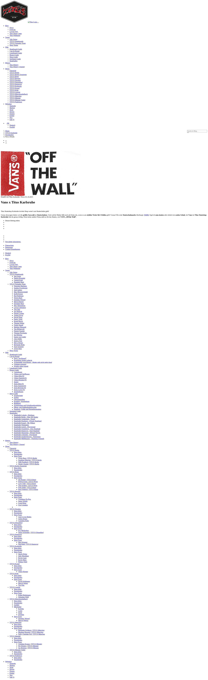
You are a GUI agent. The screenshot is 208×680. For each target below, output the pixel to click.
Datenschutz (9, 245)
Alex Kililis (18, 339)
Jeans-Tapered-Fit (20, 386)
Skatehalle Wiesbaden (21, 425)
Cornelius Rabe (23, 521)
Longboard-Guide (16, 53)
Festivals (12, 30)
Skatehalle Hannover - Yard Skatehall (26, 431)
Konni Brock (18, 321)
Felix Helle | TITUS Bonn (27, 487)
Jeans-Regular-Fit (20, 388)
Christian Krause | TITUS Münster (30, 644)
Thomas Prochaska (20, 333)
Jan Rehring (18, 335)
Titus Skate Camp (16, 33)
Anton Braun (22, 519)
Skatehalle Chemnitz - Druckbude (25, 435)
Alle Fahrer (13, 39)
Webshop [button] (8, 104)
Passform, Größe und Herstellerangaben (27, 409)
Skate (11, 110)
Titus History (14, 65)
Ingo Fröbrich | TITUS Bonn (28, 489)
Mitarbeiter (17, 607)
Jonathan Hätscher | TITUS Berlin (30, 460)
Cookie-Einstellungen (12, 249)
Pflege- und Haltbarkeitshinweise (25, 407)
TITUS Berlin (14, 73)
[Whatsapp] (6, 228)
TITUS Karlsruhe (16, 86)
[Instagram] (5, 236)
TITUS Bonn (14, 76)
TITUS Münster (15, 98)
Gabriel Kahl (18, 280)
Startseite (13, 106)
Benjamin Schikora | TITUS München (31, 630)
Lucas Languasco (20, 307)
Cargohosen (18, 372)
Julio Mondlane (23, 556)
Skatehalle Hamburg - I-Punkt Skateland (27, 421)
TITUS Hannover (16, 84)
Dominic (21, 615)
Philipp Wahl (22, 562)
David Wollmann (24, 581)
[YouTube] (5, 240)
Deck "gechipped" (20, 358)
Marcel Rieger (19, 302)
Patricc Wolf (18, 319)
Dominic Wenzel (19, 300)
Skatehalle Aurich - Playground (24, 427)
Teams (7, 270)
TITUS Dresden (15, 80)
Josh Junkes (18, 290)
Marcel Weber (23, 583)
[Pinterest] (6, 224)
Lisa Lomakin (23, 505)
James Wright (22, 501)
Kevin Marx (22, 560)
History (7, 440)
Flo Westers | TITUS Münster (28, 646)
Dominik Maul (19, 282)
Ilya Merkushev (23, 530)
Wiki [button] (6, 47)
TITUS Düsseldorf (16, 82)
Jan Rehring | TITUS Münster (28, 648)
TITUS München (15, 96)
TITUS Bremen (15, 78)
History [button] (7, 63)
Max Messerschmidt (21, 292)
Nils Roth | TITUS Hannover (28, 544)
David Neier (18, 317)
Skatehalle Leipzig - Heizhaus (24, 415)
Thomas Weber (19, 323)
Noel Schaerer (19, 347)
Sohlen (16, 397)
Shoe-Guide (14, 57)
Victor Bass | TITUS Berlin (27, 458)
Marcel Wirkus (23, 620)
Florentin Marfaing (20, 286)
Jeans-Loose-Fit (19, 390)
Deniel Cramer (19, 313)
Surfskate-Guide (15, 59)
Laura (20, 611)
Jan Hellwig (18, 311)
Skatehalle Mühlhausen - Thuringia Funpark (29, 439)
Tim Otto (17, 309)
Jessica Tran (18, 341)
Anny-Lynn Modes (24, 517)
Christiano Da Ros (24, 499)
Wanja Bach (18, 298)
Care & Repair (15, 51)
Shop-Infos (17, 452)
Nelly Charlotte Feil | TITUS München (31, 634)
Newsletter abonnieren (13, 242)
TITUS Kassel (15, 88)
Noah (20, 613)
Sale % (12, 120)
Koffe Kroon (18, 294)
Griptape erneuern (20, 364)
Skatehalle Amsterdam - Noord (24, 419)
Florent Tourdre (19, 331)
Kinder (12, 116)
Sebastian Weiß (23, 597)
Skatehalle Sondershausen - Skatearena (27, 437)
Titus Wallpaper (15, 35)
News (12, 28)
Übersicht (13, 71)
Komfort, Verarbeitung (21, 401)
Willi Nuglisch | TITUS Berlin (28, 462)
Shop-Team (18, 456)
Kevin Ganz (22, 558)
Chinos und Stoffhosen (22, 374)
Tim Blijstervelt (19, 329)
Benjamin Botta (19, 345)
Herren (12, 112)
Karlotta (21, 609)
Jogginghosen (18, 392)
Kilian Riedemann (24, 595)
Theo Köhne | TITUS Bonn (27, 485)
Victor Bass (18, 349)
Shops (7, 446)
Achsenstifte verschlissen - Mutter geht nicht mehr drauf (33, 362)
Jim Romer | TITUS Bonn (27, 480)
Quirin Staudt (18, 325)
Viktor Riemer (23, 572)
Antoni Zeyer (18, 315)
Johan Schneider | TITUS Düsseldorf (31, 532)
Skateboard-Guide (16, 49)
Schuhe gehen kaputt (21, 366)
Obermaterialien (19, 399)
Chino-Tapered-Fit (20, 378)
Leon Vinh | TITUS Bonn (27, 484)
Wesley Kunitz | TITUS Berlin (28, 464)
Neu (11, 118)
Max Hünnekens (19, 306)
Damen (12, 114)
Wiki (6, 352)
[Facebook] (6, 223)
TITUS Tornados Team (18, 43)
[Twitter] (6, 226)
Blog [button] (7, 26)
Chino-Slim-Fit (19, 376)
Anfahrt (16, 605)
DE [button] (7, 123)
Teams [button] (7, 37)
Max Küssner (22, 542)
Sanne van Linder (20, 337)
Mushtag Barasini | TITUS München (30, 632)
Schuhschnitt (18, 396)
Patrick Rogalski (19, 278)
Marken (12, 108)
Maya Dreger (18, 343)
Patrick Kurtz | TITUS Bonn (28, 482)
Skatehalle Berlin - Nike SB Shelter (26, 417)
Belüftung (17, 403)
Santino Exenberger (20, 288)
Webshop (8, 662)
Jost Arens (17, 276)
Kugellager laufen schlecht (23, 360)
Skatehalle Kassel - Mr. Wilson (24, 423)
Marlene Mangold (20, 327)
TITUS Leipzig (15, 92)
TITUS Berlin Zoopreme (18, 75)
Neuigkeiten (18, 454)
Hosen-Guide (14, 55)
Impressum (9, 247)
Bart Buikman (19, 296)
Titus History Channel (17, 67)
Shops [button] (7, 69)
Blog (7, 259)
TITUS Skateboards (16, 41)
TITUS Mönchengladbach (19, 94)
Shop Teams (14, 45)
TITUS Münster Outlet (17, 100)
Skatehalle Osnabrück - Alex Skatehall (27, 429)
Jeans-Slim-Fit (19, 384)
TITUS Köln (14, 90)
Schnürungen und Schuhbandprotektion (27, 405)
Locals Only (14, 31)
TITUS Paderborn (16, 102)
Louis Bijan (22, 503)
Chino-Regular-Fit (20, 380)
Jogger (16, 382)
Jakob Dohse (22, 554)
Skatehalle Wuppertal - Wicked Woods (27, 433)
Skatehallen (13, 61)
